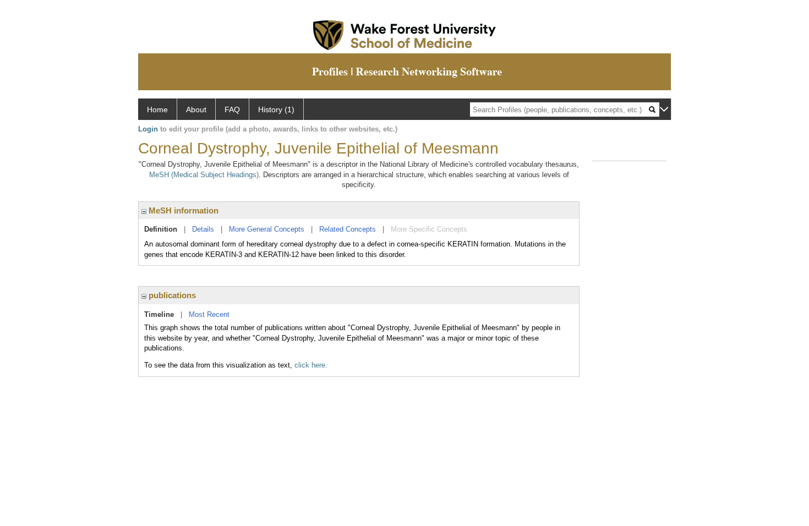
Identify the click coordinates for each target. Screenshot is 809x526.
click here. (310, 365)
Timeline (159, 314)
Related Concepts (347, 229)
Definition (160, 229)
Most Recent (209, 314)
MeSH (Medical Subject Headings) (204, 175)
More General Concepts (266, 229)
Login (148, 129)
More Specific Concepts (429, 229)
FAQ (232, 109)
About (196, 109)
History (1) (276, 109)
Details (203, 229)
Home (157, 109)
